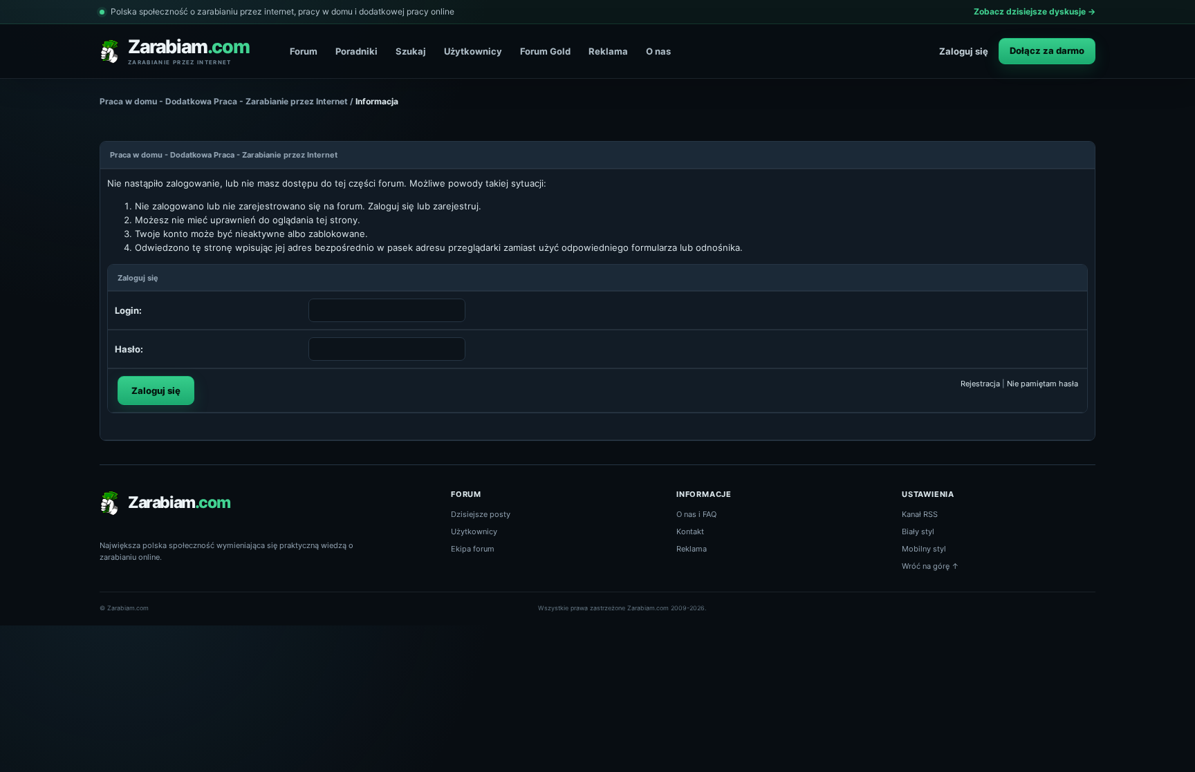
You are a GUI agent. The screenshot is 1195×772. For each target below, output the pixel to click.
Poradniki (356, 51)
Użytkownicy (473, 51)
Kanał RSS (920, 514)
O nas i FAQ (696, 514)
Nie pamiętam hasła (1042, 383)
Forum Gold (545, 51)
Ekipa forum (472, 549)
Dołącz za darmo (1047, 50)
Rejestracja (980, 383)
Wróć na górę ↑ (930, 566)
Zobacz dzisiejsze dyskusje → (1034, 11)
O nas (658, 51)
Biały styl (918, 531)
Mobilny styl (924, 549)
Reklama (608, 51)
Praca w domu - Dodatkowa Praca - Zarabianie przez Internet (224, 101)
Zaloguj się (963, 51)
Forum (303, 51)
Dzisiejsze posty (480, 514)
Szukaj (411, 51)
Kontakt (690, 531)
